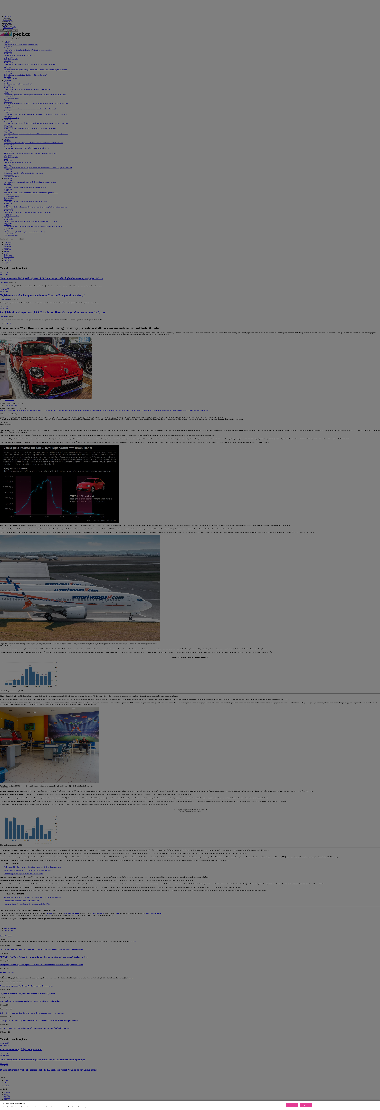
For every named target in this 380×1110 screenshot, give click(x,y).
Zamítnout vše (292, 1105)
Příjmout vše (306, 1105)
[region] (190, 1105)
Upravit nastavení (278, 1105)
